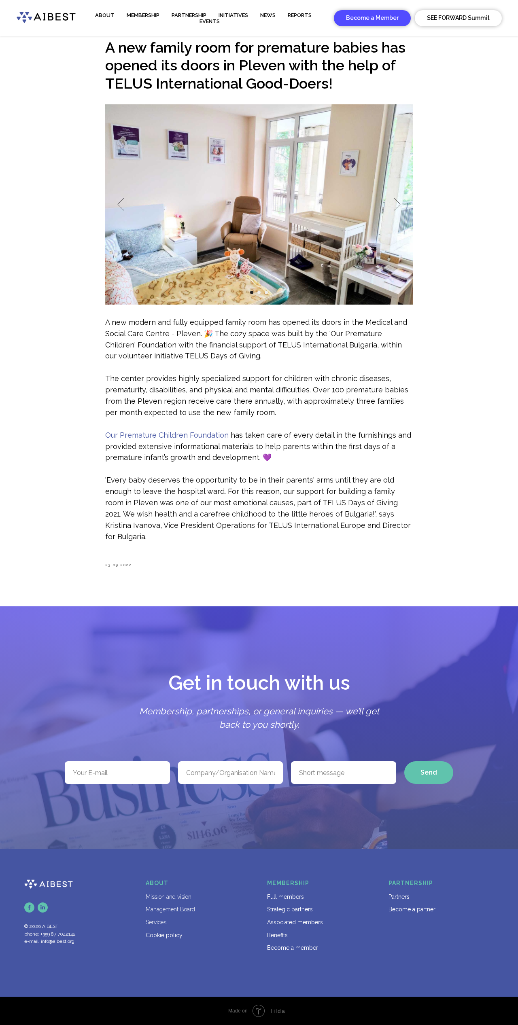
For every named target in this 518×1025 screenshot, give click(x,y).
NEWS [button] (268, 15)
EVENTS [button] (210, 21)
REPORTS (300, 15)
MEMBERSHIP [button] (143, 15)
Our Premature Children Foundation (168, 435)
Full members (285, 897)
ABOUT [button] (105, 15)
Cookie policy (164, 935)
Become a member (292, 948)
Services (156, 922)
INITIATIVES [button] (233, 15)
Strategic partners (290, 909)
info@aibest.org (57, 941)
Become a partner (411, 909)
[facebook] (29, 907)
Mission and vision (168, 897)
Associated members (295, 922)
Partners (399, 897)
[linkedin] (43, 907)
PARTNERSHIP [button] (189, 15)
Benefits (277, 935)
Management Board (170, 909)
